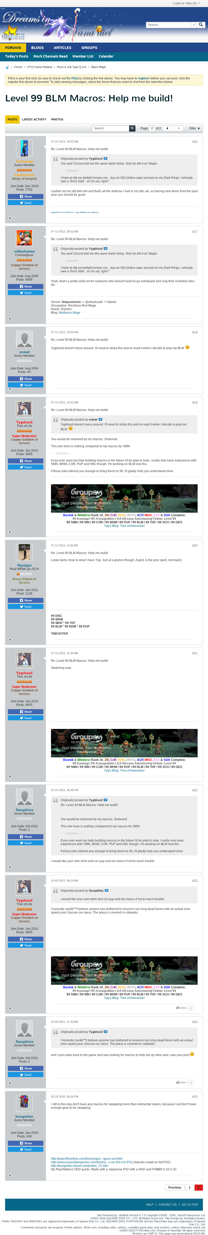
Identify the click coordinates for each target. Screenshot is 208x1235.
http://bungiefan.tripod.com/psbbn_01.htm (79, 1166)
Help (149, 1204)
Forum (18, 66)
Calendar (106, 56)
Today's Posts (16, 56)
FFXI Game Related (39, 66)
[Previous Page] (167, 128)
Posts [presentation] (12, 119)
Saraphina (24, 810)
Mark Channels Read (50, 56)
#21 (195, 653)
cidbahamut (24, 251)
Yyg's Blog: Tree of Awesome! (124, 526)
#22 (195, 790)
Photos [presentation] (57, 119)
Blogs (37, 47)
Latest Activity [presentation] (34, 119)
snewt (24, 352)
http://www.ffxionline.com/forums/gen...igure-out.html (86, 1158)
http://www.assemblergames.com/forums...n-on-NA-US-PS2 (91, 1162)
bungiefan (24, 1116)
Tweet (27, 203)
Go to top (190, 1204)
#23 (195, 881)
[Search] (200, 25)
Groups (89, 47)
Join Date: (17, 186)
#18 (195, 332)
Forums (13, 47)
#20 (195, 545)
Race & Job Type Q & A (71, 66)
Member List (83, 56)
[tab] (12, 119)
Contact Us (168, 1204)
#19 (195, 402)
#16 (195, 142)
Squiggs (24, 565)
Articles (62, 47)
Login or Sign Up (185, 3)
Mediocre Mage (69, 312)
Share (28, 196)
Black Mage (98, 66)
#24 (195, 1022)
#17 (195, 232)
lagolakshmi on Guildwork (62, 212)
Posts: (20, 189)
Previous (174, 1187)
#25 (195, 1097)
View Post (105, 158)
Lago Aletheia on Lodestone (86, 212)
